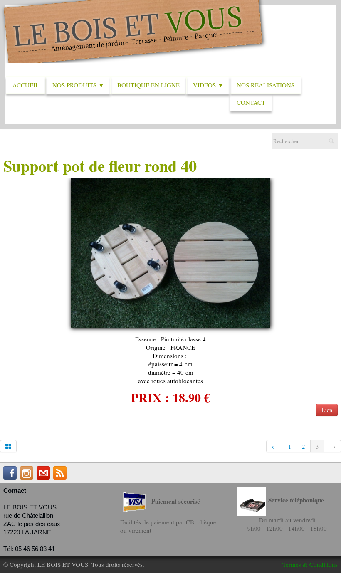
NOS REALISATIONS (265, 85)
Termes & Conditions (310, 564)
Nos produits (78, 85)
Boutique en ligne (148, 85)
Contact (251, 102)
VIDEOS (208, 85)
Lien (326, 410)
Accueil (25, 85)
